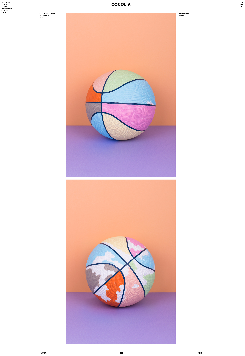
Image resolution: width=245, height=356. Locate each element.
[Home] (124, 4)
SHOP (4, 13)
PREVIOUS (43, 353)
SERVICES (6, 7)
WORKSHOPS (7, 9)
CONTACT (6, 11)
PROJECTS (6, 2)
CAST (241, 4)
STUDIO (5, 4)
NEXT (200, 353)
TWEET (181, 15)
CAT (241, 2)
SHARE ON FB (184, 13)
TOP (121, 353)
